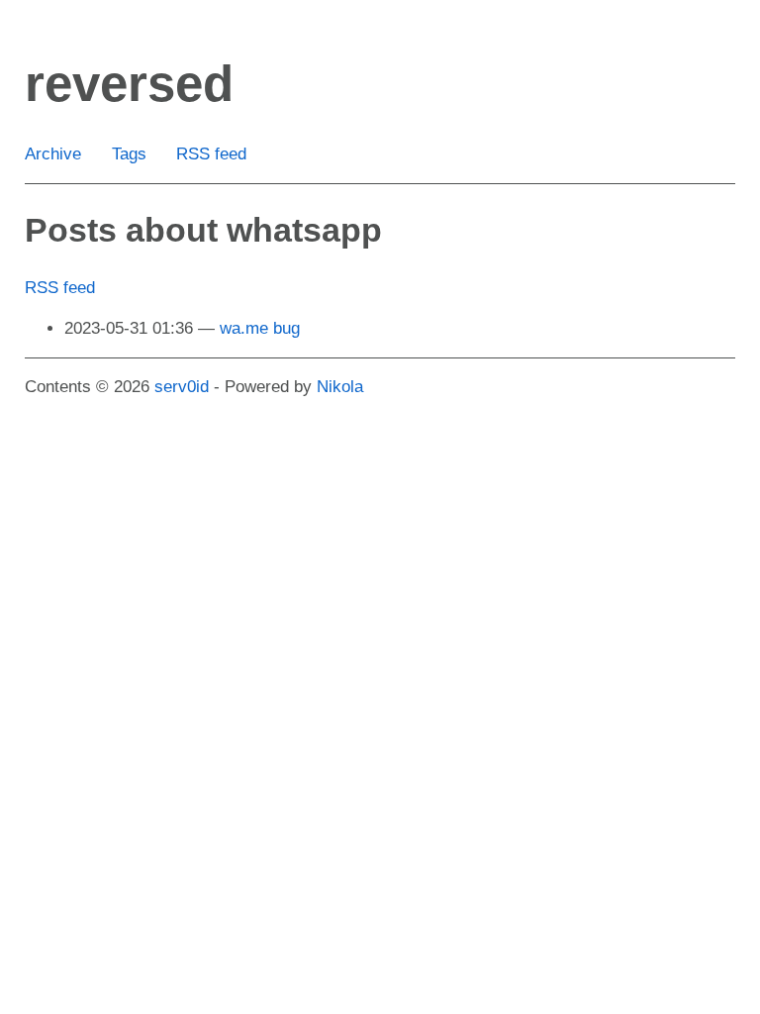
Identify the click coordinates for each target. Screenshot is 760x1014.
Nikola (340, 386)
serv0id (181, 386)
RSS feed (211, 154)
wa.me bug (260, 328)
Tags (129, 154)
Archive (53, 154)
